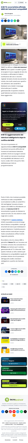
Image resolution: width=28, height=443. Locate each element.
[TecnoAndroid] (7, 2)
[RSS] (14, 415)
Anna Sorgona (9, 13)
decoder (5, 284)
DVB (12, 284)
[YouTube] (14, 411)
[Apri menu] (25, 2)
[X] (5, 20)
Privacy (21, 440)
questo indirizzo (16, 220)
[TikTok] (25, 411)
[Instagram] (10, 411)
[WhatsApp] (15, 20)
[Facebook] (2, 20)
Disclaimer (8, 440)
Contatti (15, 440)
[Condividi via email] (18, 20)
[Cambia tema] (15, 2)
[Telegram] (11, 20)
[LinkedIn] (8, 20)
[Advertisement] (14, 173)
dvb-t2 (18, 284)
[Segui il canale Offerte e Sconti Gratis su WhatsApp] (21, 411)
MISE (25, 284)
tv (3, 287)
